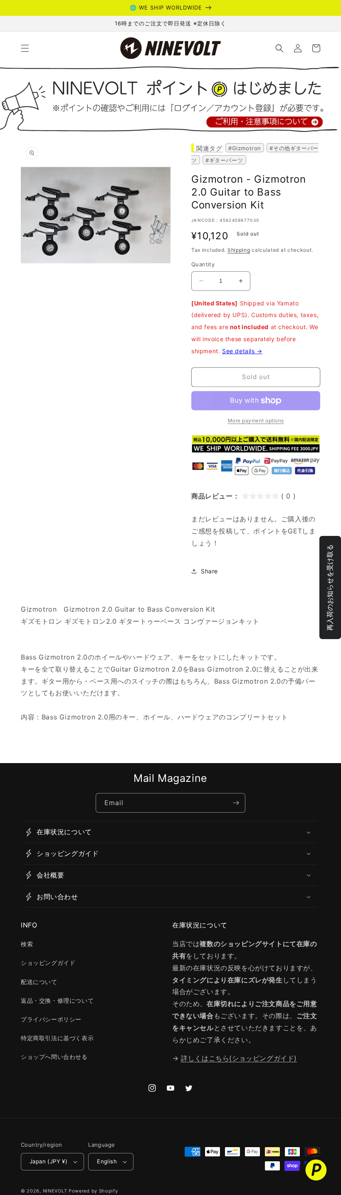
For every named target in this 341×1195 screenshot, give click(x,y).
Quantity (203, 264)
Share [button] (209, 571)
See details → (242, 351)
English (107, 1161)
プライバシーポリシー (51, 1019)
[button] (25, 48)
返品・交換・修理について (57, 1000)
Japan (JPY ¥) (48, 1161)
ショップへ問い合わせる (54, 1056)
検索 (27, 943)
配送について (39, 981)
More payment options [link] (256, 420)
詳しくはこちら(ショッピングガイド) (239, 1058)
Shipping (238, 250)
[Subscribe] (236, 803)
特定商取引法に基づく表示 (57, 1037)
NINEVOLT (55, 1191)
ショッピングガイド (48, 962)
